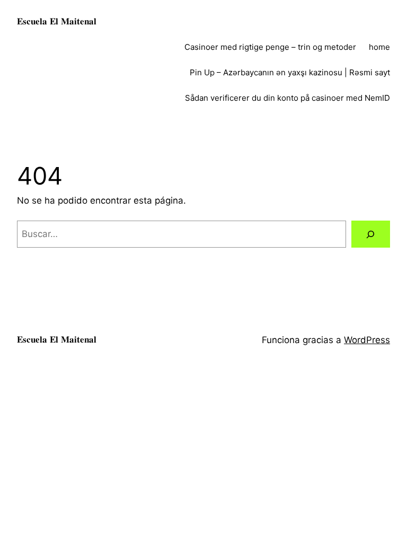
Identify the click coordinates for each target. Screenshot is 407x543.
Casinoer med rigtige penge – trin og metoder (270, 47)
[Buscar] (370, 234)
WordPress (367, 340)
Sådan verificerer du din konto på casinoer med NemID (287, 98)
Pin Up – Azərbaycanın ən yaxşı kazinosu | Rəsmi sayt (290, 72)
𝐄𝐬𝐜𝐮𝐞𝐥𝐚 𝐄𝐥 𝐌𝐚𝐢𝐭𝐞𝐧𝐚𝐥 (56, 21)
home (379, 47)
